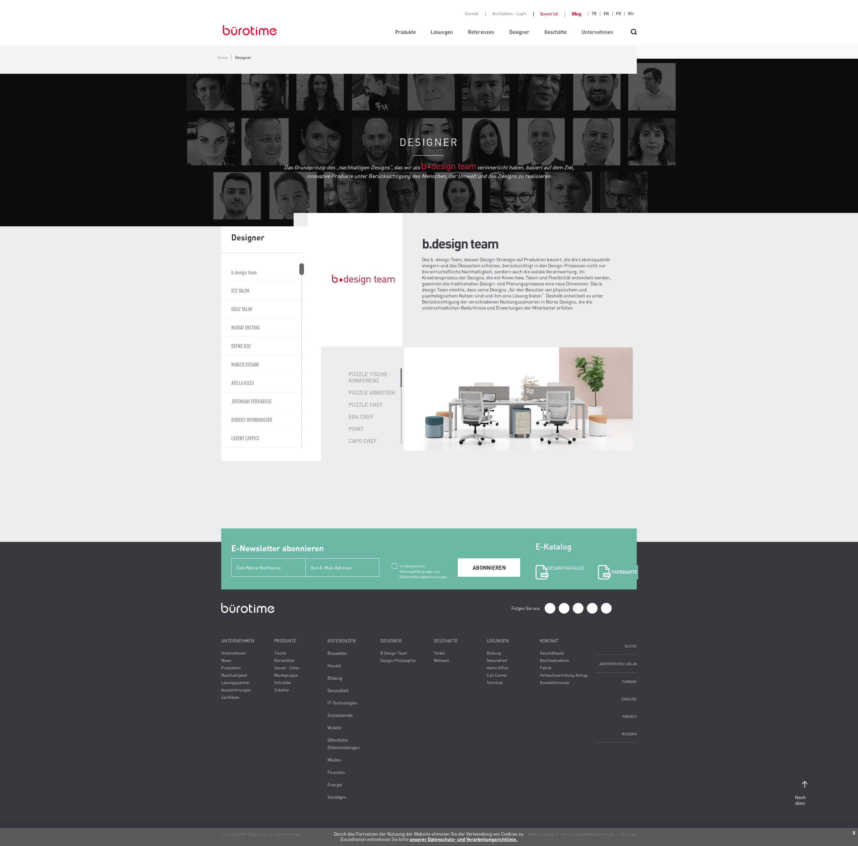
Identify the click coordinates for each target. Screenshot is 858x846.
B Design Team (393, 653)
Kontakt (472, 14)
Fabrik (545, 667)
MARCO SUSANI (245, 364)
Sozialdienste (340, 715)
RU (630, 14)
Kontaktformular (555, 682)
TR (594, 14)
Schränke (282, 682)
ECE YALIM (240, 291)
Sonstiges (336, 797)
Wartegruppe (286, 675)
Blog (576, 14)
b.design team (244, 272)
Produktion (231, 667)
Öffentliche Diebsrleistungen (343, 743)
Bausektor (337, 653)
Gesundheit (338, 690)
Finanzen (336, 772)
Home (223, 57)
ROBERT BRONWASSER (251, 420)
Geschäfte (555, 32)
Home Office (497, 667)
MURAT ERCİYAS (245, 328)
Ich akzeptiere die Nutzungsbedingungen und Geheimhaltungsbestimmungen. (424, 566)
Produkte (405, 32)
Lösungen (442, 32)
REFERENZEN (341, 640)
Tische (280, 653)
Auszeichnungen (236, 689)
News (226, 660)
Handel (334, 665)
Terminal (495, 682)
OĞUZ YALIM (241, 309)
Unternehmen (597, 32)
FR (618, 14)
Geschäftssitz (552, 653)
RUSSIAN (629, 734)
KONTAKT (549, 640)
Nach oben (800, 800)
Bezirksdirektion (554, 660)
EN (606, 14)
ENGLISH (629, 699)
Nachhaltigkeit (234, 675)
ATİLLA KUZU (242, 383)
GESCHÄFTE (446, 640)
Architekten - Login (509, 14)
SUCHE (631, 646)
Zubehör (281, 689)
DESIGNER (391, 640)
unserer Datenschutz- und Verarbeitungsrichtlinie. (463, 839)
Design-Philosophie (398, 660)
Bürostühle (284, 660)
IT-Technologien (342, 703)
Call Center (497, 675)
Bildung (334, 678)
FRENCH (629, 716)
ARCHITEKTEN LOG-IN (618, 664)
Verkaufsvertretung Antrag (564, 675)
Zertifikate (230, 697)
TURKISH (629, 681)
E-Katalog (559, 556)
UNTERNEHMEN (237, 640)
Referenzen (481, 32)
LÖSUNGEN (498, 640)
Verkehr (334, 727)
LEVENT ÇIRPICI (245, 438)
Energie (334, 784)
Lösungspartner (235, 682)
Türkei (439, 653)
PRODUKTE (285, 640)
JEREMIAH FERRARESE (251, 401)
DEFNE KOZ (241, 346)
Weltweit (441, 660)
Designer (519, 32)
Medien (334, 760)
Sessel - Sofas (286, 667)
